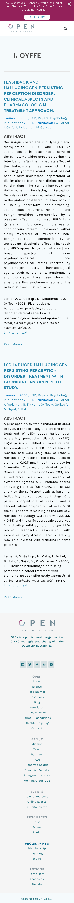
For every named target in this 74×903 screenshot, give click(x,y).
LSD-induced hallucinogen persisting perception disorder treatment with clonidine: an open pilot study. (36, 376)
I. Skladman (25, 127)
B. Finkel (30, 404)
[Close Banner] (69, 4)
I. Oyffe (9, 127)
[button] (57, 28)
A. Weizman (12, 404)
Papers (43, 118)
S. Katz (23, 409)
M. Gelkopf (44, 127)
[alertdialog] (37, 10)
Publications (13, 123)
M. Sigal (10, 409)
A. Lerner (62, 123)
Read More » (13, 344)
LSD (33, 118)
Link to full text (16, 332)
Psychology (59, 118)
